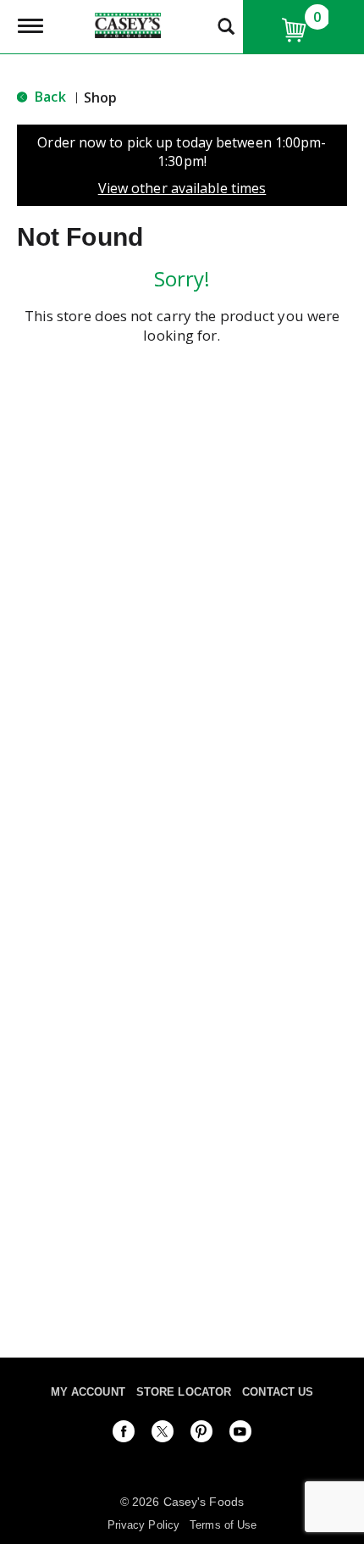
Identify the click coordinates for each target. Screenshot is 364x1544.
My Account (88, 1392)
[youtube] (240, 1434)
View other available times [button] (182, 188)
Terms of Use (223, 1525)
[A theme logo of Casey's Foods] (127, 23)
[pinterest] (201, 1434)
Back (48, 96)
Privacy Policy (143, 1525)
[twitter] (163, 1434)
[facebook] (124, 1434)
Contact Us (277, 1392)
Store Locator (183, 1392)
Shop (100, 97)
